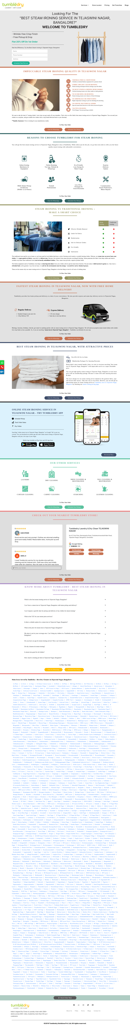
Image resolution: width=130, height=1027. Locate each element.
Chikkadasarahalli (106, 741)
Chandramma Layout (49, 739)
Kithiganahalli (101, 836)
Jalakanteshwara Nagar (67, 808)
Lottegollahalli (36, 856)
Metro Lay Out (22, 870)
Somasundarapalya (55, 946)
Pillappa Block (86, 902)
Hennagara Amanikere (45, 792)
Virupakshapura (77, 981)
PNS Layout (107, 902)
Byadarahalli (24, 732)
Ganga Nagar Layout (43, 773)
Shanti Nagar (47, 937)
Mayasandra (30, 868)
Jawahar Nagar (17, 810)
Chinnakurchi (104, 746)
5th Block (98, 684)
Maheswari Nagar (54, 859)
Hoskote (88, 796)
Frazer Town (39, 771)
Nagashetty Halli (95, 882)
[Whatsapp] (78, 1005)
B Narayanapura (33, 707)
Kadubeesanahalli (38, 820)
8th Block (15, 686)
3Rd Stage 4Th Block (75, 684)
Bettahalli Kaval (71, 720)
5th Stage (114, 684)
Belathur (49, 718)
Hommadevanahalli (94, 794)
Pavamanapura (17, 902)
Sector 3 (92, 932)
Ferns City (30, 771)
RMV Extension (40, 923)
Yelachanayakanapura (19, 988)
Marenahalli (98, 863)
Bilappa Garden (93, 725)
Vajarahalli (90, 969)
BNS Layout (72, 727)
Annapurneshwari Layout (108, 697)
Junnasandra (21, 817)
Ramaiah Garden (61, 916)
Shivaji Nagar (73, 939)
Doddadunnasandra (57, 760)
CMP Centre (71, 750)
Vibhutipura (40, 976)
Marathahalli (89, 863)
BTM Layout (77, 730)
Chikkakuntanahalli (75, 743)
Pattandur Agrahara (106, 900)
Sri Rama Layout (88, 949)
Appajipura (78, 700)
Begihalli (35, 718)
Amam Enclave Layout (83, 693)
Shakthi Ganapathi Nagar (53, 935)
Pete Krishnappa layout (53, 902)
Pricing (106, 5)
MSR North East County (92, 873)
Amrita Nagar (36, 695)
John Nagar (50, 815)
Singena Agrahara (81, 942)
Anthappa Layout (33, 700)
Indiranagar (98, 801)
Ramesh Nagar (61, 919)
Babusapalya (53, 707)
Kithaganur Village (89, 836)
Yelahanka (40, 988)
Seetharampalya (29, 935)
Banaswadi (33, 711)
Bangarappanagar (31, 714)
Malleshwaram (57, 861)
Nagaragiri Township (74, 882)
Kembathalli (80, 831)
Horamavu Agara (33, 796)
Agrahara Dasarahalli (90, 688)
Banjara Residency (54, 714)
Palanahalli (111, 896)
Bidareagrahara (65, 725)
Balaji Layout (90, 707)
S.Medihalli (44, 926)
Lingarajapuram (25, 856)
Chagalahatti (16, 737)
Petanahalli (41, 902)
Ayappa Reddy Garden (63, 704)
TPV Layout (73, 965)
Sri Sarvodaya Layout (101, 949)
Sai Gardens (53, 928)
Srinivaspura (74, 951)
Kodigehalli (40, 838)
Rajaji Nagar (42, 914)
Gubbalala (106, 780)
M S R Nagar (65, 856)
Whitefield (35, 986)
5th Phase (106, 684)
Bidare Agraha (54, 725)
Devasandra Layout (18, 757)
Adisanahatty (108, 686)
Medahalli (47, 868)
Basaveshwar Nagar (30, 716)
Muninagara (89, 875)
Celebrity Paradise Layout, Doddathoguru (90, 734)
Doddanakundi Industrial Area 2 (81, 762)
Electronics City (59, 769)
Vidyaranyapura (85, 976)
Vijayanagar (67, 979)
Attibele (114, 702)
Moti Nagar (29, 873)
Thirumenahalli (74, 962)
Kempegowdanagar (32, 833)
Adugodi (35, 688)
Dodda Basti (16, 760)
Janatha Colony (93, 808)
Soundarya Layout (18, 949)
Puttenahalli (110, 907)
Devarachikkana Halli (86, 755)
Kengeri (51, 833)
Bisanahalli (46, 727)
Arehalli (97, 700)
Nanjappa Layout (22, 886)
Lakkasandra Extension (85, 852)
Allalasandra (70, 693)
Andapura (112, 695)
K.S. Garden (83, 817)
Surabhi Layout (84, 956)
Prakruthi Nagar (86, 905)
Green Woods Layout (95, 780)
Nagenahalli (40, 884)
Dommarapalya (17, 766)
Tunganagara (91, 965)
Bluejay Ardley (62, 727)
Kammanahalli (32, 824)
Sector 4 (99, 932)
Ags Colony (102, 688)
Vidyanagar (75, 976)
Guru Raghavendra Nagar (102, 783)
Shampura (85, 935)
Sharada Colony (71, 937)
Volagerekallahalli (88, 983)
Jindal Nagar (82, 813)
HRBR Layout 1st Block (100, 796)
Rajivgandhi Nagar (37, 916)
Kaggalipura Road (95, 820)
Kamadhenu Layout (77, 822)
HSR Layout (23, 799)
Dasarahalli (83, 753)
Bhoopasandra (26, 725)
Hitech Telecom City (48, 794)
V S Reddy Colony (28, 969)
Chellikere (92, 739)
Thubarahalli (100, 962)
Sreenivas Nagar (59, 949)
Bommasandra (104, 727)
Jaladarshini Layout (26, 808)
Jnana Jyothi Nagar (31, 815)
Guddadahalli (16, 783)
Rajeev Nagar (75, 914)
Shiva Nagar (53, 939)
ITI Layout (89, 803)
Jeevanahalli (34, 813)
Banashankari (77, 709)
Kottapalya (32, 843)
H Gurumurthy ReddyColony (21, 785)
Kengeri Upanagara (86, 833)
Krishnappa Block (23, 845)
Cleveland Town (61, 750)
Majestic (84, 859)
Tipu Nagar (55, 965)
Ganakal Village (60, 771)
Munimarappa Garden (77, 875)
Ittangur (104, 803)
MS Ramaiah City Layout (50, 873)
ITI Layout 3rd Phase (77, 803)
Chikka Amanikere (110, 739)
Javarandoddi (112, 808)
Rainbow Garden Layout (100, 912)
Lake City (46, 852)
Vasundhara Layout (18, 974)
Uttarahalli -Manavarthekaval (92, 967)
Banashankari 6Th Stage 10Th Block (62, 709)
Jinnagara (104, 813)
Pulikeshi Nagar (52, 907)
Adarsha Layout (98, 686)
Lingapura (15, 856)
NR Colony (73, 891)
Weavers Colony (25, 986)
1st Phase (15, 684)
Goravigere (110, 778)
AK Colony (80, 690)
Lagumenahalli (27, 852)
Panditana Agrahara (59, 898)
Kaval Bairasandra (18, 831)
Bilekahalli (103, 725)
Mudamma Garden (27, 875)
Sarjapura (22, 932)
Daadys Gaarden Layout (53, 753)
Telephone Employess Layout (32, 960)
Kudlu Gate (16, 847)
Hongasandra (16, 796)
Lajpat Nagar (37, 852)
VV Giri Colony (108, 983)
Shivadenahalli (63, 939)
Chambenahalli (59, 737)
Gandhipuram (16, 773)
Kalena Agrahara (22, 822)
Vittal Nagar (58, 983)
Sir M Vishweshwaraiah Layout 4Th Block (50, 944)
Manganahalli (107, 861)
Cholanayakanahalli (93, 748)
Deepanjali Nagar (93, 753)
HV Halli (23, 801)
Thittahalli (92, 962)
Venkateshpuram (104, 974)
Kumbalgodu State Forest (80, 847)
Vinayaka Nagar (29, 981)
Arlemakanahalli (30, 702)
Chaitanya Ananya (27, 737)
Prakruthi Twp (97, 905)
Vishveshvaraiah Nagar (90, 981)
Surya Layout (94, 956)
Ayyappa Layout (76, 704)
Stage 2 (15, 953)
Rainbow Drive (87, 912)
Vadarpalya (49, 969)
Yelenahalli (63, 988)
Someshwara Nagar (82, 946)
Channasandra (61, 739)
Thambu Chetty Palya (59, 960)
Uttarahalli (106, 967)
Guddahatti (34, 783)
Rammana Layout (85, 919)
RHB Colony (91, 921)
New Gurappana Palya (72, 889)
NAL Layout (70, 884)
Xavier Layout (66, 986)
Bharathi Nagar (22, 723)
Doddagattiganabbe (70, 760)
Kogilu (70, 838)
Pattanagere (95, 900)
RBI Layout (54, 921)
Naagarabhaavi (17, 882)
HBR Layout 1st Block (24, 790)
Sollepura (26, 946)
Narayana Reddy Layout (108, 886)
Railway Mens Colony (74, 912)
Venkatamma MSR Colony (68, 974)
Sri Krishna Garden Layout (73, 949)
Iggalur (50, 801)
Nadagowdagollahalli (29, 882)
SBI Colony (54, 932)
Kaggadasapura (84, 820)
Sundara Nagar (54, 956)
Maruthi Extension (46, 866)
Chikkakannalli (63, 743)
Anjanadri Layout (42, 697)
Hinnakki (28, 794)
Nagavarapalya (17, 884)
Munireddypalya (99, 875)
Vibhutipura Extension (52, 976)
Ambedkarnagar (26, 695)
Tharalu (90, 960)
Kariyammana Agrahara (91, 826)
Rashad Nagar (17, 921)
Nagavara (105, 882)
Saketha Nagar (75, 928)
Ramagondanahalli (49, 916)
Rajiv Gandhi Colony (98, 914)
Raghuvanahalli (30, 912)
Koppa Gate (82, 840)
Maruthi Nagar (69, 866)
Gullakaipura (61, 783)
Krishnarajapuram (59, 845)
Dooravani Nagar (38, 766)
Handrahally (45, 787)
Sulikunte (106, 953)
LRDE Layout (46, 856)
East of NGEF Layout (110, 766)
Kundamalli (16, 850)
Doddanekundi (96, 762)
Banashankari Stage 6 (90, 709)
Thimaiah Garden (28, 962)
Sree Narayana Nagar (46, 949)
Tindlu (47, 965)
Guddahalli (26, 783)
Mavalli (22, 868)
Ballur (108, 707)
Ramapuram (21, 919)
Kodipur (63, 838)
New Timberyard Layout (103, 889)
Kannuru (15, 826)
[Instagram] (83, 1005)
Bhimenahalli (108, 723)
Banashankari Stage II (104, 709)
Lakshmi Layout (98, 852)
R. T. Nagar (28, 909)
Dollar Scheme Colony (89, 764)
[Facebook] (74, 1005)
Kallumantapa (55, 822)
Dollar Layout (77, 764)
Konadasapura (37, 840)
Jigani (75, 813)
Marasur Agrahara (78, 863)
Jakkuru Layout (108, 806)
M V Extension (76, 856)
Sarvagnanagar (32, 932)
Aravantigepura (88, 700)
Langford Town (57, 854)
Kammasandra (42, 824)
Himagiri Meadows (18, 794)
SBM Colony (63, 932)
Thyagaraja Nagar (18, 965)
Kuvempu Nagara (93, 850)
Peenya (33, 902)
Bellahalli (56, 718)
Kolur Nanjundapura (105, 838)
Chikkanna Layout (43, 746)
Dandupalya (65, 753)
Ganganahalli (64, 773)
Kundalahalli (105, 847)
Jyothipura (30, 817)
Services (84, 5)
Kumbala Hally (66, 847)
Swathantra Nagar (29, 958)
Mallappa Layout (109, 859)
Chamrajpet (68, 737)
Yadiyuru (75, 986)
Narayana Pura (96, 886)
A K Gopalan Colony (26, 686)
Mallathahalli (25, 861)
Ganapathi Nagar (80, 771)
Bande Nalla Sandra (87, 711)
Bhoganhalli (16, 725)
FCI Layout (21, 771)
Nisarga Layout (53, 891)
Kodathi (32, 838)
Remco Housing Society (79, 921)
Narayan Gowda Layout (71, 886)
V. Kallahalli (39, 969)
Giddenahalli (81, 776)
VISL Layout (42, 983)
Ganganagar (55, 773)
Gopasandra (90, 778)
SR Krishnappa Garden (32, 949)
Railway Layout (61, 912)
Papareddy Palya (105, 898)
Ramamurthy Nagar (101, 916)
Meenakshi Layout (73, 868)
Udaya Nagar (40, 967)
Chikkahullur (53, 743)
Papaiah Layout (83, 898)
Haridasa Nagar (97, 787)
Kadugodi (48, 820)
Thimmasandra (39, 962)
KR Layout (66, 843)
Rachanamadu (60, 909)
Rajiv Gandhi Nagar (23, 916)
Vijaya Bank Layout (41, 979)
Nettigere (61, 889)
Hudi (30, 799)
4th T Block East (88, 684)
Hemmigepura (16, 792)
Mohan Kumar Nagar (92, 870)
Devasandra (110, 755)
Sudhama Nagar (97, 953)
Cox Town (29, 753)
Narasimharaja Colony (57, 886)
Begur (42, 718)
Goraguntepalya (100, 778)
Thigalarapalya (17, 962)
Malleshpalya (47, 861)
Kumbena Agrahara (94, 847)
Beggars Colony (26, 718)
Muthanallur (16, 879)
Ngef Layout (33, 891)
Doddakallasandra (104, 760)
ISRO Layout (51, 803)
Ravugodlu (26, 921)
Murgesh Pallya (85, 877)
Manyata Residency (31, 863)
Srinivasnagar (55, 951)
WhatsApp (96, 553)
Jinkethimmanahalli (94, 813)
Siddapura (26, 942)
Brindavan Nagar (36, 730)
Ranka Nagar (111, 919)
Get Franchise (117, 5)
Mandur (86, 861)
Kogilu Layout (79, 838)
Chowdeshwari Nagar (41, 750)
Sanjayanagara (17, 930)
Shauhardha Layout (108, 937)
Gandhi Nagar (102, 771)
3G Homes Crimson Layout (44, 684)
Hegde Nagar (83, 790)
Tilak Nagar (39, 965)
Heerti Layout (73, 790)
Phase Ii (77, 902)
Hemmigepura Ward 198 (29, 792)
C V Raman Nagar (18, 734)
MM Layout (81, 870)
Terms (83, 1011)
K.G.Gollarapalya (72, 817)
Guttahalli (114, 783)
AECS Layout (65, 688)
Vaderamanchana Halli (79, 969)
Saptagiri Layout (65, 930)
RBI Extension (44, 921)
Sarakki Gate (97, 930)
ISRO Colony (41, 803)
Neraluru (53, 889)
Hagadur (44, 785)
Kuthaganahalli (71, 850)
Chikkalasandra (87, 743)
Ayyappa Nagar (87, 704)
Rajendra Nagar (86, 914)
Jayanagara (97, 810)
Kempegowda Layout (106, 831)
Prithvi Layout (28, 907)
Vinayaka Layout (17, 981)
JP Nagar (85, 815)
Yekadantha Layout (103, 986)
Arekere (15, 702)
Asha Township (52, 702)
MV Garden (93, 879)
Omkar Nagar (96, 893)
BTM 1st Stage (67, 730)
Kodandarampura (22, 838)
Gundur (80, 783)
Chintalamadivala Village (49, 748)
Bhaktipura (94, 720)
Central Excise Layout (110, 734)
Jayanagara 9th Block (85, 810)
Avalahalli (51, 704)
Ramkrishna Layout (72, 919)
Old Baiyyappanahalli (39, 893)
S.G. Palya (36, 926)
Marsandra (29, 866)
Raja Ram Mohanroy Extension (28, 914)
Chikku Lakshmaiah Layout (90, 746)
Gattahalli (108, 773)
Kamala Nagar (99, 822)
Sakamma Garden (64, 928)
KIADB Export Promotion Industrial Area (46, 836)
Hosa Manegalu (53, 796)
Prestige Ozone (17, 907)
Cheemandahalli (72, 739)
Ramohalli (95, 919)
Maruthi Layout (58, 866)
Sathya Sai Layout (43, 932)
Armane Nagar (42, 702)
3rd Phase (64, 684)
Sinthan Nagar (92, 942)
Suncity (45, 956)
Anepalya (22, 697)
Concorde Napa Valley (84, 750)
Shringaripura (101, 939)
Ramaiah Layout (72, 916)
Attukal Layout (32, 704)
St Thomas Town (104, 951)
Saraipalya (76, 930)
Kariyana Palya (104, 826)
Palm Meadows (17, 898)
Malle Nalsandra (36, 861)
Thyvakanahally (29, 965)
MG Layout (32, 870)
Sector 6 (106, 932)
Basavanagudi (97, 714)
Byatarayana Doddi (56, 732)
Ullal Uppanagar (56, 967)
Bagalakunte (62, 707)
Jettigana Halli (67, 813)
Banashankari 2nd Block (27, 709)
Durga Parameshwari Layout (63, 766)
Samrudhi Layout (107, 928)
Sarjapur (15, 932)
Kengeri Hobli (60, 833)
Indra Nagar (107, 801)
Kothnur (107, 840)
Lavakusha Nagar (68, 854)
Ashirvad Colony (64, 702)
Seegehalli (114, 932)
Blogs (127, 5)
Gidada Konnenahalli (70, 776)
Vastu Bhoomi (102, 972)
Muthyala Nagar (83, 879)
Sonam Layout (101, 946)
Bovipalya (26, 730)
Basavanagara (87, 714)
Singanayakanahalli (59, 942)
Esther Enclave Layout (103, 769)
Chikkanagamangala (99, 743)
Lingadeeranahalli (99, 854)
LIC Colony (88, 854)
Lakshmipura (109, 852)
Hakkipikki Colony (54, 785)
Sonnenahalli (110, 946)
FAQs (76, 1011)
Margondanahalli (108, 863)
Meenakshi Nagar (85, 868)
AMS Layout (65, 695)
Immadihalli (66, 801)
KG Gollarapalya (109, 833)
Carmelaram (29, 734)
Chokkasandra (72, 748)
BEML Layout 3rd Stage (89, 718)
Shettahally (16, 939)
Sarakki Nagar (107, 930)
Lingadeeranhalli (110, 854)
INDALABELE (88, 801)
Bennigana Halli (17, 720)
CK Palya (51, 750)
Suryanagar (103, 956)
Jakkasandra (70, 806)
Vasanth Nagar (52, 972)
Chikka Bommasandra (19, 741)
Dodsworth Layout (65, 764)
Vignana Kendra (96, 976)
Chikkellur (63, 746)
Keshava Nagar (99, 833)
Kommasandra (27, 840)
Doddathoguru (35, 764)
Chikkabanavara (70, 741)
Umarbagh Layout (68, 967)
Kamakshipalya (89, 822)
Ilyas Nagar (57, 801)
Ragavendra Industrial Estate (89, 909)
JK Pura (112, 813)
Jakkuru (99, 806)
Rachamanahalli (50, 909)
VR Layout (98, 983)
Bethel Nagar (49, 720)
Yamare (83, 986)
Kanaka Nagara (75, 824)
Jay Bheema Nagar (42, 810)
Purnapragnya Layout (77, 907)
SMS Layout (96, 944)
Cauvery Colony (61, 734)
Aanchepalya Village (40, 686)
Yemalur (83, 988)
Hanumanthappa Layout (69, 787)
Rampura (102, 919)
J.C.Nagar (26, 806)
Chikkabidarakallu (94, 741)
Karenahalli (79, 826)
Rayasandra (35, 921)
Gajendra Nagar (49, 771)
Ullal (48, 967)
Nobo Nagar (63, 891)
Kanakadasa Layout (87, 824)
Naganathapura (62, 882)
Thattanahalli (106, 960)
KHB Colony (28, 836)
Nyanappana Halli (92, 891)
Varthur (43, 972)
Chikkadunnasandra (18, 743)
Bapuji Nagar (77, 714)
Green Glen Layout (56, 780)
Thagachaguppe (47, 960)
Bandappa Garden (43, 711)
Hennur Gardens (68, 792)
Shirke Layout (43, 939)
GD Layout (49, 776)
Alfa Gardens (51, 693)
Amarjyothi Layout (109, 693)
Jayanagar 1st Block (63, 810)
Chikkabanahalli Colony (57, 741)
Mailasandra (65, 859)
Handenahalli (35, 787)
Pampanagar (27, 898)
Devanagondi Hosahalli (36, 755)
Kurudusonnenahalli (48, 850)
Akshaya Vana (22, 693)
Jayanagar (74, 810)
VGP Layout (31, 976)
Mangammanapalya (96, 861)
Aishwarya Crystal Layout (30, 690)
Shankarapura (16, 937)
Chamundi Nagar (93, 737)
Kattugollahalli (111, 829)
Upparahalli (79, 967)
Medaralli (55, 868)
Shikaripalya (33, 939)
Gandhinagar (111, 771)
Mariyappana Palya (18, 866)
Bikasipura (74, 725)
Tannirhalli (50, 958)
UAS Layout (20, 967)
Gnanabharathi (33, 778)
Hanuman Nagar (55, 787)
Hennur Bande (57, 792)
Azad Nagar (97, 704)
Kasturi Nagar (42, 829)
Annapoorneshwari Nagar (92, 697)
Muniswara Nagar (23, 877)
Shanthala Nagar (27, 937)
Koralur (90, 840)
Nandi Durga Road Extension (101, 884)
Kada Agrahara (105, 817)
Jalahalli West (54, 808)
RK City (20, 923)
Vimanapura (89, 979)
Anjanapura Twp (62, 697)
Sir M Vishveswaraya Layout (107, 942)
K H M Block (51, 817)
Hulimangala (38, 799)
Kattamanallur (90, 829)
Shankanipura (94, 935)
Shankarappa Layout (105, 935)
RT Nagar (96, 923)
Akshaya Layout (102, 690)
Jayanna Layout (106, 810)
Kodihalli (48, 838)
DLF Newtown (67, 757)
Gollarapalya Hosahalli (78, 778)
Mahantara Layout (42, 859)
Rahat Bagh (40, 912)
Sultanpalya (16, 956)
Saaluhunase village (62, 926)
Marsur (36, 866)
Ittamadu (97, 803)
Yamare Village (91, 986)
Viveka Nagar (77, 983)
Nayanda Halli (28, 889)
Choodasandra (17, 750)
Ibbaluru (30, 801)
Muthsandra (55, 879)
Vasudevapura (112, 972)
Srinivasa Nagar (44, 951)
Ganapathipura (91, 771)
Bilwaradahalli (17, 727)
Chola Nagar (82, 748)
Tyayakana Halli (102, 965)
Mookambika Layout (106, 870)
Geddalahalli (58, 776)
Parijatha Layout (22, 900)
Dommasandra (27, 766)
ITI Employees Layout (63, 803)
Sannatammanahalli (54, 930)
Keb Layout (60, 831)
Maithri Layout (75, 859)
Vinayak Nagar (99, 979)
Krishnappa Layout (35, 845)
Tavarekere (68, 958)
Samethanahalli (86, 928)
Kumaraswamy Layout (54, 847)
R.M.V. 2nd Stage (38, 909)
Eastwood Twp (31, 769)
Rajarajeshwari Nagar (63, 914)
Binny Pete (37, 727)
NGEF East (24, 891)
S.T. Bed (52, 926)
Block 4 (53, 727)
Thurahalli (109, 962)
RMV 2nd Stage (29, 923)
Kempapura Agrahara (92, 831)
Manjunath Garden (18, 863)
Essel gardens (90, 769)
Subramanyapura (73, 953)
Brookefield (46, 730)
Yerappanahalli (92, 988)
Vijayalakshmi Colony (55, 979)
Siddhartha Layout (37, 942)
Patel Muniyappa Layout (58, 900)
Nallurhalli (88, 884)
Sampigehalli (96, 928)
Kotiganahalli (23, 843)
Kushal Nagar (60, 850)
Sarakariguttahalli (86, 930)
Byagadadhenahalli (43, 732)
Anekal (15, 697)
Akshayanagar (32, 693)
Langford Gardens (45, 854)
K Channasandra (40, 817)
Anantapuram (84, 695)
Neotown (46, 889)
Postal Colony (38, 905)
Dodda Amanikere (108, 757)
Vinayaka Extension (111, 979)
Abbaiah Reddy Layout (63, 686)
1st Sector (23, 684)
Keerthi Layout (70, 831)
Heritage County (79, 792)
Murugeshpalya (96, 877)
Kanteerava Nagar (25, 826)
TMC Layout (63, 965)
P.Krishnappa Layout (21, 896)
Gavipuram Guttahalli (26, 776)
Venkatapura (93, 974)
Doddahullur (81, 760)
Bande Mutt (76, 711)
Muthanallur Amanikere (109, 877)
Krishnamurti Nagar (101, 843)
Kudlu (110, 845)
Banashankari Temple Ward (20, 711)
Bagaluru (70, 707)
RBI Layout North (65, 921)
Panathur (35, 898)
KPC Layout (56, 843)
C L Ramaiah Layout (109, 732)
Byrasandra (79, 732)
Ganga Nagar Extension (29, 773)
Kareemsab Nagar (68, 826)
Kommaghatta (16, 840)
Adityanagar (26, 688)
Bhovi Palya (35, 725)
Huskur (90, 799)
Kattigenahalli (100, 829)
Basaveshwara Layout (44, 716)
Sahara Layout (32, 928)
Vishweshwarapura (31, 983)
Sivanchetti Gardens (70, 944)
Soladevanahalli (17, 946)
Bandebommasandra (18, 714)
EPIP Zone (69, 769)
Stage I (22, 953)
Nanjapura (33, 886)
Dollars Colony (102, 764)
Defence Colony (105, 753)
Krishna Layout (75, 843)
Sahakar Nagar (22, 928)
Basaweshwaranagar (72, 716)
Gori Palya (16, 780)
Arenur (22, 702)
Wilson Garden (56, 986)
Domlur (111, 764)
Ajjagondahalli (70, 690)
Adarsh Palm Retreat (85, 686)
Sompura (92, 946)
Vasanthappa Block (91, 972)
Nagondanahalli (50, 884)
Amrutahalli (46, 695)
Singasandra (70, 942)
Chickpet (100, 739)
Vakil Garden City (101, 969)
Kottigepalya (41, 843)
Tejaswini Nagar (89, 958)
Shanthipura (38, 937)
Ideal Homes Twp (40, 801)
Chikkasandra (54, 746)
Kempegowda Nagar (18, 833)
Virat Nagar (50, 981)
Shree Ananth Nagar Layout (87, 939)
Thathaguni (98, 960)
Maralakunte (54, 863)
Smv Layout (106, 944)
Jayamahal (52, 810)
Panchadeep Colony (45, 898)
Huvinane (15, 801)
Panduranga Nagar (72, 898)
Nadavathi (40, 882)
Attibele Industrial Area (19, 704)
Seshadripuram (40, 935)
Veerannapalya (39, 974)
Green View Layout (82, 780)
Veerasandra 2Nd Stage (52, 974)
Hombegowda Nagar (80, 794)
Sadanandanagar (75, 926)
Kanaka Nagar (64, 824)
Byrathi (86, 732)
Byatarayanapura (68, 732)
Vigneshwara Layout (18, 979)
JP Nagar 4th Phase (61, 815)
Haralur (88, 787)
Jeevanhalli (43, 813)
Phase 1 (64, 902)
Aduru (41, 688)
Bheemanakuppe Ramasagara (57, 723)
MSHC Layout (80, 873)
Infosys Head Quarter (29, 803)
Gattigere (15, 776)
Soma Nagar (35, 946)
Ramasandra (39, 919)
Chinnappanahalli (35, 748)
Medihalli (62, 868)
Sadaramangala (86, 926)
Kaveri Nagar (41, 831)
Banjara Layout (42, 714)
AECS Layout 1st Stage (52, 688)
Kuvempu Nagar (81, 850)
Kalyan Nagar (65, 822)
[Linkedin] (92, 1005)
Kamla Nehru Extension (19, 824)
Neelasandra (37, 889)
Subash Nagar (37, 953)
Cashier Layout (39, 734)
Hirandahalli (37, 794)
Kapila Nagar (36, 826)
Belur (78, 718)
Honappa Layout (105, 794)
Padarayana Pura (80, 896)
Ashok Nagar (74, 702)
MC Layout (39, 868)
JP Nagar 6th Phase (74, 815)
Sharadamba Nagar (84, 937)
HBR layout (36, 790)
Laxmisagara (79, 854)
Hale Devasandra (100, 785)
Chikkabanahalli (43, 741)
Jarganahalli (103, 808)
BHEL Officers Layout (97, 723)
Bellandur (64, 718)
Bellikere (71, 718)
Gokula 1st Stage (44, 778)
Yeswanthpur (102, 988)
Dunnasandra (49, 766)
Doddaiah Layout (91, 760)
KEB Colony (51, 831)
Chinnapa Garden (23, 748)
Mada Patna (86, 856)
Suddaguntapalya (85, 953)
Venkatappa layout (83, 974)
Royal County (63, 923)
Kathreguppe (80, 829)
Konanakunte (47, 840)
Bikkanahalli (83, 725)
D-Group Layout (39, 753)
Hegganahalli (92, 790)
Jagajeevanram (36, 806)
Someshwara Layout (68, 946)
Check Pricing (96, 550)
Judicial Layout (106, 815)
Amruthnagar (55, 695)
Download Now (109, 455)
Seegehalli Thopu (17, 935)
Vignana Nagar (107, 976)
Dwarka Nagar (88, 766)
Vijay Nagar (30, 979)
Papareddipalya (94, 898)
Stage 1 (114, 951)
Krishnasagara (70, 845)
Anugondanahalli (45, 700)
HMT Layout (68, 794)
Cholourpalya (105, 748)
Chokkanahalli (62, 748)
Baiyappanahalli (80, 707)
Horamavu (43, 796)
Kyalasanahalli (17, 852)
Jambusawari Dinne (81, 808)
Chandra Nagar (22, 739)
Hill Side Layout (111, 792)
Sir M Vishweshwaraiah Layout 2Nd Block (24, 944)
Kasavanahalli (21, 829)
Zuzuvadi (111, 988)
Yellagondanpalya (73, 988)
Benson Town (39, 720)
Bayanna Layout (93, 716)
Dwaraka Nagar (78, 766)
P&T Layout (70, 896)
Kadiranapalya (17, 820)
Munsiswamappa (74, 877)
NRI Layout (81, 891)
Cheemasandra (83, 739)
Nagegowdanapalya (29, 884)
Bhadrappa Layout (83, 720)
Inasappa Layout (76, 801)
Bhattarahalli (32, 723)
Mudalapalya (16, 875)
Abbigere (74, 686)
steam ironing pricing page (91, 384)
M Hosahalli (56, 856)
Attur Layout (42, 704)
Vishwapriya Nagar (18, 983)
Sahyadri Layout (43, 928)
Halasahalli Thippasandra (78, 785)
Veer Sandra (29, 974)
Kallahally (46, 822)
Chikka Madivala (32, 741)
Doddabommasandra (43, 760)
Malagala (100, 859)
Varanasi (25, 972)
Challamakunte (48, 737)
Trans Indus (82, 965)
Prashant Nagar (107, 905)
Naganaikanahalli (50, 882)
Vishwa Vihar (102, 981)
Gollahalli (66, 778)
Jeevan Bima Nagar (23, 813)
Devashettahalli (30, 757)
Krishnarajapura (47, 845)
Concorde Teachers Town (99, 750)
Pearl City (26, 902)
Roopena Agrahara (52, 923)
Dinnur (58, 757)
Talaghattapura (40, 958)
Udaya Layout (30, 967)
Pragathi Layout (74, 905)
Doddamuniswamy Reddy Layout (44, 762)
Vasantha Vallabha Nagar (65, 972)
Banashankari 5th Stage (43, 709)
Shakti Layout (76, 935)
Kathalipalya (71, 829)
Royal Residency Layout (76, 923)
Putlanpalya (101, 907)
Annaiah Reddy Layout (76, 697)
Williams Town (45, 986)
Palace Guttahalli (100, 896)
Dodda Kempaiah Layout (29, 760)
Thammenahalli (72, 960)
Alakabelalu (41, 693)
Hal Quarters (65, 785)
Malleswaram (67, 861)
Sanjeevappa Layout (28, 930)
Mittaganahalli (62, 870)
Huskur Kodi (98, 799)
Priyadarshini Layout (40, 907)
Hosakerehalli (71, 796)
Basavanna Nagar (17, 716)
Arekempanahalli (106, 700)
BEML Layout (102, 718)
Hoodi (24, 796)
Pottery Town (48, 905)
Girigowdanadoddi (101, 776)
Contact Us (97, 1011)
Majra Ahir (92, 859)
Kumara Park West (27, 847)
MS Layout (38, 873)
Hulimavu (46, 799)
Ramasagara (30, 919)
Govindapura (32, 780)
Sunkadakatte (64, 956)
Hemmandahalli (103, 790)
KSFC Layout (81, 845)
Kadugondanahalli (58, 820)
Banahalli (15, 709)
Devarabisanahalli (73, 755)
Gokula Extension (56, 778)
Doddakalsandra (17, 762)
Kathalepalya (61, 829)
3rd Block (56, 684)
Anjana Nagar (31, 697)
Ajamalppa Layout (59, 690)
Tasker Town (59, 958)
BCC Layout (104, 716)
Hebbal (44, 790)
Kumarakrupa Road (40, 847)
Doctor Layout (86, 757)
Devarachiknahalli (100, 755)
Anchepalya (104, 695)
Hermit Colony (91, 792)
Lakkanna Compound (71, 852)
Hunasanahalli (68, 799)
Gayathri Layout (39, 776)
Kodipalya (56, 838)
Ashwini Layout (96, 702)
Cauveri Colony (49, 734)
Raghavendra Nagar (18, 912)
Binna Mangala (28, 727)
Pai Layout (91, 896)
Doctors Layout (96, 757)
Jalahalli (36, 808)
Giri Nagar (91, 776)
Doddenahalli (45, 764)
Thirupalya (83, 962)
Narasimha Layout (43, 886)
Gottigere (24, 780)
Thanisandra (82, 960)
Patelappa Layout (72, 900)
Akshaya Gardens (90, 690)
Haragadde (81, 787)
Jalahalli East (44, 808)
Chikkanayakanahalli (18, 746)
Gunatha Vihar (72, 783)
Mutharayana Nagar (37, 879)
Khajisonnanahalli (18, 836)
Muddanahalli (38, 875)
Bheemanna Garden (72, 723)
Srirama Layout (84, 951)
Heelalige (64, 790)
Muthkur (47, 879)
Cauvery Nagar (72, 734)
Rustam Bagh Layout (107, 923)
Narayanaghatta (17, 889)
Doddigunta (54, 764)
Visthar (51, 983)
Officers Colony (26, 893)
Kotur (49, 843)
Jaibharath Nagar (59, 806)
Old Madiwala (65, 893)
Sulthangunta (25, 956)
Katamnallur (52, 829)
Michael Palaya (42, 870)
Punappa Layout (64, 907)
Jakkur (93, 806)
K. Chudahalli (61, 817)
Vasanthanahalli (79, 972)
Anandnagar (74, 695)
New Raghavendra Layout (88, 889)
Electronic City (49, 769)
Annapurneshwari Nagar (19, 700)
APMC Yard (69, 700)
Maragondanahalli (43, 863)
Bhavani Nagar (43, 723)
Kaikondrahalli (107, 820)
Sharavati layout (95, 937)
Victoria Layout (65, 976)
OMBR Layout (86, 893)
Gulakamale (43, 783)
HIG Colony (100, 792)
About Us (69, 1011)
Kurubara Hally (26, 850)
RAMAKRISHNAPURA (86, 916)
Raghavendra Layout (104, 909)
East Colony (98, 766)
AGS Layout (111, 688)
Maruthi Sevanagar (80, 866)
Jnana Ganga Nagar (18, 815)
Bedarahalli (16, 718)
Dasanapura (74, 753)
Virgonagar (67, 981)
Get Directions (76, 550)
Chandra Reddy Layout (35, 739)
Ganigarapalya (75, 773)
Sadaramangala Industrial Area (101, 926)
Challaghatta (38, 737)
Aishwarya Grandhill (45, 690)
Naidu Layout (60, 884)
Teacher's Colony (78, 958)
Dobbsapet (76, 757)
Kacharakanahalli (93, 817)
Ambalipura (16, 695)
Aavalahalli (52, 686)
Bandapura (54, 711)
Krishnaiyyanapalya (87, 843)
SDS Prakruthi (83, 932)
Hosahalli (62, 796)
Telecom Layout (101, 958)
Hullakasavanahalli (57, 799)
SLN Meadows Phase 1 (84, 944)
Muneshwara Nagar (64, 875)
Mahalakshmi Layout (29, 859)
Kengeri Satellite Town (72, 833)
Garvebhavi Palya (98, 773)
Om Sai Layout (76, 893)
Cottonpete (21, 753)
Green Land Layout (68, 780)
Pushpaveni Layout (90, 907)
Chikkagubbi (29, 743)
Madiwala (94, 856)
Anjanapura (52, 697)
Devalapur (24, 755)
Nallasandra (79, 884)
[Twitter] (88, 1005)
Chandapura (104, 737)
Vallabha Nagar (113, 969)
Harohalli (106, 787)
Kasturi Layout (32, 829)
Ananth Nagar (94, 695)
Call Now (76, 553)
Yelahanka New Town (52, 988)
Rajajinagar (52, 914)
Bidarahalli (45, 725)
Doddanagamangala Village (62, 762)
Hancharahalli (26, 787)
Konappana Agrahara (59, 840)
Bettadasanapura (59, 720)
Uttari (19, 969)
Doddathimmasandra (23, 764)
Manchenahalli (77, 861)
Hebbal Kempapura (54, 790)
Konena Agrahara (72, 840)
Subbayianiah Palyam (60, 953)
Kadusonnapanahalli (71, 820)
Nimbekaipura (43, 891)
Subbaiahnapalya (47, 953)
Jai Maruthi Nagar (47, 806)
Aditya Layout (17, 688)
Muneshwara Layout (50, 875)
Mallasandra (16, 861)
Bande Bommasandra (65, 711)
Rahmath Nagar (50, 912)
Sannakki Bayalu (41, 930)
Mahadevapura (17, 859)
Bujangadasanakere (107, 730)
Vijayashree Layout (78, 979)
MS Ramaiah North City (66, 873)
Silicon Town (47, 942)
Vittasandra (67, 983)
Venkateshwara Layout (19, 976)
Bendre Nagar (112, 718)
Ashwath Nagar (85, 702)
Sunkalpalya (73, 956)
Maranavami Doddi (65, 863)
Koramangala (98, 840)
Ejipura (40, 769)
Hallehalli (110, 785)
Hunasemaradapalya (80, 799)
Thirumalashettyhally (61, 962)
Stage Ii (28, 953)
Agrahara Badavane (77, 688)
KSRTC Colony (91, 845)
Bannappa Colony (66, 714)
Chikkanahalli (111, 743)
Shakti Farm (66, 935)
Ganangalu (70, 771)
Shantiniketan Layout (59, 937)
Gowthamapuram (43, 780)
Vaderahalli (67, 969)
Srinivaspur (65, 951)
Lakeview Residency (57, 852)
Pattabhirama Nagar (84, 900)
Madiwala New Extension (106, 856)
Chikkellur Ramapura (75, 746)
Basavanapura (107, 714)
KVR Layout (104, 850)
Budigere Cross (95, 730)
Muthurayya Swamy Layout (68, 879)
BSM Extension (56, 730)
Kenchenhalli (42, 833)
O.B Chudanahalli (104, 891)
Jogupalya (42, 815)
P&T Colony (32, 896)
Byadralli (33, 732)
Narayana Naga (85, 886)
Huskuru (107, 799)
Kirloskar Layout (77, 836)
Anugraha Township (58, 700)
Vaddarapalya (58, 969)
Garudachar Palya (86, 773)
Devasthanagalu (41, 757)
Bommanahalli (94, 727)
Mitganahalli (52, 870)
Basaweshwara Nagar (58, 716)
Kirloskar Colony (65, 836)
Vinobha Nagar (40, 981)
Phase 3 (71, 902)
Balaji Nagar (100, 707)
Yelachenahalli (31, 988)
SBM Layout (73, 932)
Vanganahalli (16, 972)
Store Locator (97, 5)
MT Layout (105, 873)
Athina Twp (106, 702)
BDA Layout (113, 716)
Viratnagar (58, 981)
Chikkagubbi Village (41, 743)
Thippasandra (49, 962)
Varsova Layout (34, 972)
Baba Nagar (44, 707)
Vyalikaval (16, 986)
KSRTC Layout (102, 845)
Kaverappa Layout (30, 831)
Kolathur (87, 838)
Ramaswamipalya (49, 919)
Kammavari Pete (53, 824)
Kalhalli (32, 822)
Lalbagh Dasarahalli (32, 854)
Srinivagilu (35, 951)
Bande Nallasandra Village (102, 711)
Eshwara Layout (79, 769)
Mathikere (100, 866)
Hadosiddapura (35, 785)
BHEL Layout (84, 723)
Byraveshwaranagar (96, 732)
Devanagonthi (48, 755)
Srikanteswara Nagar (23, 951)
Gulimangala (52, 783)
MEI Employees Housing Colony (102, 868)
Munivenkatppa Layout (51, 877)
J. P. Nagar (18, 806)
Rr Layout (88, 923)
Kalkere (39, 822)
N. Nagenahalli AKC (104, 879)
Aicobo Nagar (17, 690)
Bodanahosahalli (82, 727)
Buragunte (16, 732)
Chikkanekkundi (31, 746)
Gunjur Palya (88, 783)
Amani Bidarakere (96, 693)
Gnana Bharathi (22, 778)
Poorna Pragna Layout (26, 905)
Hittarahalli (60, 794)
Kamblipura (109, 822)
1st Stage (31, 684)
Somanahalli (44, 946)
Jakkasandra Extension (82, 806)
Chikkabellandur (81, 741)
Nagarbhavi (85, 882)
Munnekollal (63, 877)
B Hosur (24, 707)
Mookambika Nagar (18, 873)
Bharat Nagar (102, 720)
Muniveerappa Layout (36, 877)
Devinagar (51, 757)
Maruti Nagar (91, 866)
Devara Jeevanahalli (60, 755)
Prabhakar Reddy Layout (61, 905)
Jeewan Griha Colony (54, 813)
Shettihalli (24, 939)
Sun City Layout (36, 956)
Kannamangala (107, 824)
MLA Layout (71, 870)
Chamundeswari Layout (80, 737)
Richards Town (102, 921)
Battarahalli (83, 716)
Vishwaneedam (113, 981)
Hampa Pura (16, 787)
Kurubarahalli (36, 850)
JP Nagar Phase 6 (95, 815)
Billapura (111, 725)
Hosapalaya (81, 796)
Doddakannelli (28, 762)
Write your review (20, 568)
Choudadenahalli (27, 750)
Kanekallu (97, 824)
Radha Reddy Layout (72, 909)
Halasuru (90, 785)
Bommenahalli (17, 730)
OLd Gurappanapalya (53, 893)
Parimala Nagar (45, 900)
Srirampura (94, 951)
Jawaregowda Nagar (29, 810)
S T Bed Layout (26, 926)
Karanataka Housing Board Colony (51, 826)
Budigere (86, 730)
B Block (105, 704)
